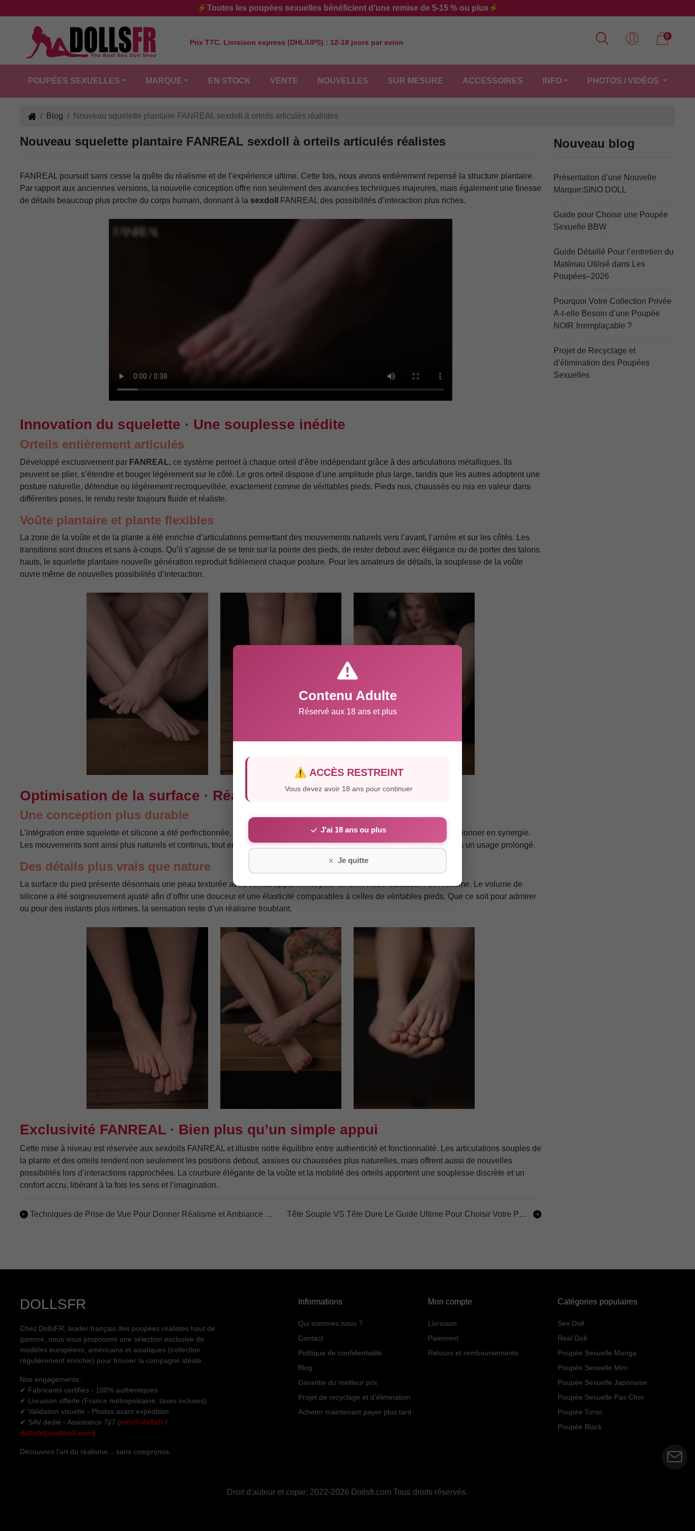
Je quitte (353, 860)
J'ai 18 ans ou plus (353, 829)
